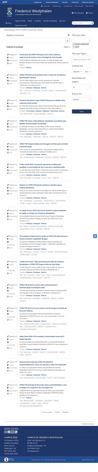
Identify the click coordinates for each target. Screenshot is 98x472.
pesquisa (33, 403)
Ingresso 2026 (20, 21)
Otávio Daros (23, 93)
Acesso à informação (52, 2)
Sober (39, 403)
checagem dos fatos (29, 157)
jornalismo (61, 298)
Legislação (75, 2)
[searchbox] (80, 47)
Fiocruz (49, 177)
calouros (26, 226)
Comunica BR (37, 2)
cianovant (35, 251)
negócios (29, 203)
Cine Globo (31, 275)
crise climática (38, 400)
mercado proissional (61, 90)
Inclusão (48, 275)
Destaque (29, 88)
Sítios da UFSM (78, 6)
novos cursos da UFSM (30, 326)
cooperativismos (28, 200)
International (57, 6)
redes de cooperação (38, 203)
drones (42, 251)
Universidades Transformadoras (28, 329)
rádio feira (62, 352)
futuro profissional (24, 229)
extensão (56, 400)
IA (45, 251)
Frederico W (13, 54)
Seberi (22, 354)
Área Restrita (89, 6)
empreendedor (38, 200)
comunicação (27, 90)
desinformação (36, 90)
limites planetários (24, 403)
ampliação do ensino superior (31, 324)
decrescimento (48, 400)
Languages (46, 6)
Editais (30, 21)
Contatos (38, 21)
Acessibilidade (67, 6)
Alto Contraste (79, 13)
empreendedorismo (49, 200)
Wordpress (62, 460)
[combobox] (81, 44)
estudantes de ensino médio (55, 226)
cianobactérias (27, 251)
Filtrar (82, 111)
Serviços (62, 21)
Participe (65, 2)
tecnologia (34, 254)
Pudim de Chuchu (37, 277)
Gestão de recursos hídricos (59, 324)
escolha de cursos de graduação (38, 226)
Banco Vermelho (28, 113)
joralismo (51, 90)
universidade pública (50, 326)
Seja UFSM (39, 229)
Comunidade (30, 111)
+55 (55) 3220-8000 (11, 454)
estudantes (35, 352)
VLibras (90, 13)
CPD (92, 460)
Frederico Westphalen (39, 113)
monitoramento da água (61, 251)
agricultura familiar (28, 400)
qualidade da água (25, 254)
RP (29, 93)
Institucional (54, 111)
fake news (44, 90)
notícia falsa (53, 136)
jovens (33, 229)
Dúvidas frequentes (50, 21)
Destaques (36, 88)
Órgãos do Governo (88, 2)
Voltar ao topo (88, 424)
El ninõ (44, 177)
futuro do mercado (60, 200)
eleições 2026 (37, 136)
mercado (22, 203)
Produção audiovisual (25, 277)
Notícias (29, 67)
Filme (43, 275)
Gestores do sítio (21, 25)
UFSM (87, 460)
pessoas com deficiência (58, 275)
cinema (38, 275)
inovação (50, 251)
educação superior (45, 324)
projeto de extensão (52, 352)
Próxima (65, 412)
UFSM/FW (50, 113)
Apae (25, 275)
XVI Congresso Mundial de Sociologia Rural (31, 406)
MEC (21, 326)
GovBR (4, 2)
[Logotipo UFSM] (9, 12)
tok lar (47, 203)
